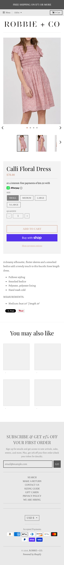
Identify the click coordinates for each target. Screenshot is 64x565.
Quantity (11, 211)
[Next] (60, 127)
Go (57, 464)
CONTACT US (32, 485)
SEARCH (32, 477)
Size (9, 193)
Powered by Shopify (32, 554)
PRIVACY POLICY (32, 496)
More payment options (32, 245)
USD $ (16, 12)
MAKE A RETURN (32, 481)
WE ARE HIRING (32, 500)
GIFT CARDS (32, 492)
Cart (57, 12)
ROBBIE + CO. (36, 550)
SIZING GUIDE (32, 488)
